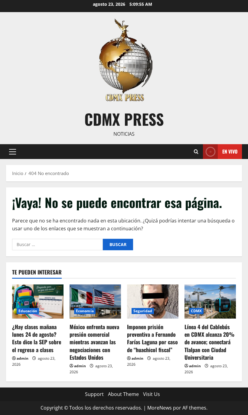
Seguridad (142, 310)
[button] (12, 151)
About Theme (123, 394)
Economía (85, 310)
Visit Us (151, 394)
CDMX (196, 310)
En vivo (229, 151)
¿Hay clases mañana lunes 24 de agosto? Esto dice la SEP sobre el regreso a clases (36, 338)
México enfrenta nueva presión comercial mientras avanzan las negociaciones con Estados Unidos (94, 342)
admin (22, 358)
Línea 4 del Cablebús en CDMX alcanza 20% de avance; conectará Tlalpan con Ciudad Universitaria (209, 342)
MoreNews (159, 407)
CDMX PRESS (124, 119)
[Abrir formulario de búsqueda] (196, 151)
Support (94, 394)
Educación (27, 310)
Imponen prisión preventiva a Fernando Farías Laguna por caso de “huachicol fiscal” (152, 338)
